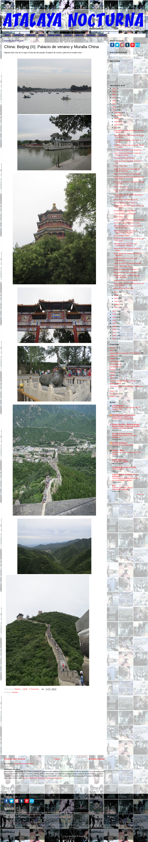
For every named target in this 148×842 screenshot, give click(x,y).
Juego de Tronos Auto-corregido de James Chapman (127, 170)
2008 (114, 329)
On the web (114, 394)
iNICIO (7, 35)
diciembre (118, 112)
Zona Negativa (118, 406)
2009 (114, 326)
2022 (114, 88)
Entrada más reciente (14, 759)
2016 (114, 107)
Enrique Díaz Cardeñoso (31, 812)
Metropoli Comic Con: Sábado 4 (125, 272)
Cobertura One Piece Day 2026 (122, 428)
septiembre (118, 122)
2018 (114, 101)
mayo (116, 295)
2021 (114, 92)
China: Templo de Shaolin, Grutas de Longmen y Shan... (127, 154)
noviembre (118, 115)
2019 (114, 98)
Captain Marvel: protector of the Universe (125, 353)
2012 (114, 317)
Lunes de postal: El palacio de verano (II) (129, 220)
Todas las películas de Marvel (125, 214)
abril (116, 298)
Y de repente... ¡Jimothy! (120, 462)
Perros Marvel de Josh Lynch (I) (125, 203)
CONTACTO (18, 35)
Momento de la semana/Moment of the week (126, 386)
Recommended (117, 469)
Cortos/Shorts (115, 361)
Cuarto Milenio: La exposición (124, 210)
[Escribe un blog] (49, 689)
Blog (111, 350)
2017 (114, 104)
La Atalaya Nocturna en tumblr (124, 467)
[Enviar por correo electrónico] (46, 689)
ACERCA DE (31, 35)
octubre (117, 118)
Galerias (15, 692)
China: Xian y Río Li (121, 217)
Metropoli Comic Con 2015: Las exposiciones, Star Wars (125, 232)
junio (116, 292)
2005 (114, 338)
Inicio (57, 759)
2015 (114, 110)
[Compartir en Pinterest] (55, 689)
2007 (114, 332)
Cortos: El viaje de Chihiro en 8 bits (126, 223)
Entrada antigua (97, 759)
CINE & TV (79, 35)
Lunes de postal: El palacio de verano (127, 263)
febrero (117, 304)
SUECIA (113, 396)
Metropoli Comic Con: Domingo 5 (126, 269)
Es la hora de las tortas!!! (122, 434)
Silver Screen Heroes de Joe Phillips (127, 174)
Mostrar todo (140, 494)
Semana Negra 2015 (121, 236)
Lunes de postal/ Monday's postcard (123, 381)
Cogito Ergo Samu (119, 460)
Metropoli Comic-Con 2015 (123, 288)
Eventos (113, 370)
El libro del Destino (119, 443)
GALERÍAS (91, 35)
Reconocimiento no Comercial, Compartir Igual (99, 812)
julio (116, 128)
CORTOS (68, 35)
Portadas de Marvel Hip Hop (124, 158)
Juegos (112, 375)
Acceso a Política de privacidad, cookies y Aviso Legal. (42, 778)
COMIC (41, 35)
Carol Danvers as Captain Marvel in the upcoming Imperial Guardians (125, 479)
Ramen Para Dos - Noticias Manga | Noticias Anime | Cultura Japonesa (126, 425)
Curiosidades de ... (117, 364)
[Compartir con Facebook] (53, 689)
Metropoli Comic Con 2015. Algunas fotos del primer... (127, 276)
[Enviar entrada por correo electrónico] (42, 689)
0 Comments (34, 689)
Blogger (81, 836)
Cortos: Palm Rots (120, 166)
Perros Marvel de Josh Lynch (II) (126, 199)
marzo (116, 301)
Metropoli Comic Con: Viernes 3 (125, 280)
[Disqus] (54, 724)
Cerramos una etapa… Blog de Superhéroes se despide (122, 488)
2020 (114, 95)
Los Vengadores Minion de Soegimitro (128, 150)
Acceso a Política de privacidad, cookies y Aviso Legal (21, 823)
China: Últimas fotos (121, 187)
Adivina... (113, 348)
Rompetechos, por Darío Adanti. (123, 445)
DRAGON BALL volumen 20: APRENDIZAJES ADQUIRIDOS (123, 418)
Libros (112, 378)
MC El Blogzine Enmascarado (123, 415)
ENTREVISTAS (115, 367)
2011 (114, 320)
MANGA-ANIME (54, 35)
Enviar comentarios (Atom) (24, 764)
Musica (112, 391)
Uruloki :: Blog (118, 450)
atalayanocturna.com (33, 815)
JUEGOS (102, 35)
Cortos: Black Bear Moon (123, 266)
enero (116, 307)
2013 (114, 314)
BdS (114, 486)
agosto (117, 125)
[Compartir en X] (51, 689)
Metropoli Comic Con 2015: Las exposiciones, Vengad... (125, 244)
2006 (114, 335)
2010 (114, 323)
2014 (114, 311)
